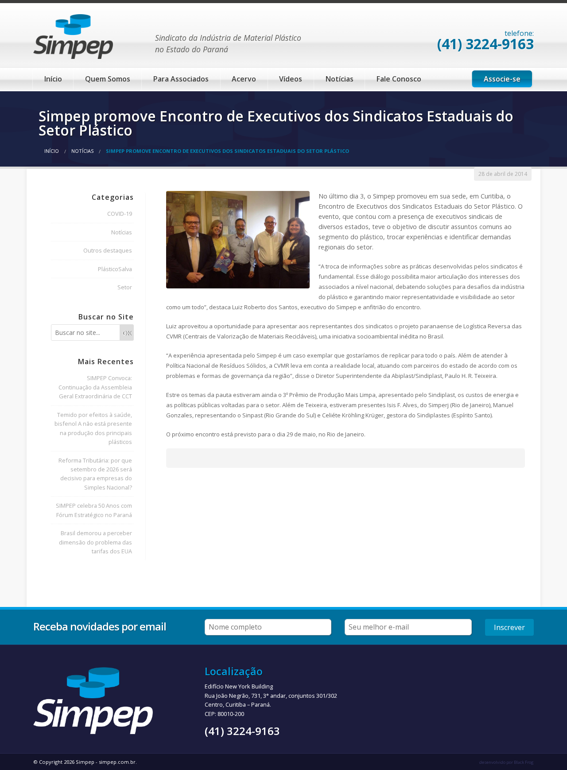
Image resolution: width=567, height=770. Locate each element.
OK (126, 333)
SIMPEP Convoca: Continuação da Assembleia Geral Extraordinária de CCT (95, 387)
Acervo (244, 79)
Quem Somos (107, 79)
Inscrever (509, 627)
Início (53, 79)
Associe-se (502, 79)
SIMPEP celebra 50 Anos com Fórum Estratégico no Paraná (94, 510)
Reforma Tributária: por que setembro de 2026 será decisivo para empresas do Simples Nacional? (95, 473)
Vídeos (290, 79)
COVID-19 (119, 214)
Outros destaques (107, 250)
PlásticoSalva (115, 269)
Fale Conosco (399, 79)
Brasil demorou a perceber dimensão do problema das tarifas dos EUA (95, 542)
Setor (124, 287)
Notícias (339, 79)
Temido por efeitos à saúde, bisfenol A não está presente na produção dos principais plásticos (93, 428)
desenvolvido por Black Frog (506, 762)
